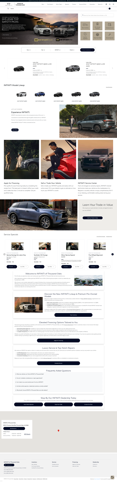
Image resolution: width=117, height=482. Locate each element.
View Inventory (73, 314)
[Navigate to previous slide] (1, 29)
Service (54, 462)
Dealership (96, 462)
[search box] (97, 15)
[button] (58, 431)
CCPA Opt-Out (39, 478)
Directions (95, 466)
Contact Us (9, 465)
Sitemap (25, 478)
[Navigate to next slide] (77, 29)
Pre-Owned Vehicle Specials (73, 309)
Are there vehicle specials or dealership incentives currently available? (32, 386)
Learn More (15, 129)
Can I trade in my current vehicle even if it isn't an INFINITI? (30, 382)
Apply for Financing (58, 340)
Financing (75, 462)
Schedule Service (109, 236)
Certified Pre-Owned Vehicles (37, 467)
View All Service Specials (101, 236)
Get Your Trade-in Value (92, 217)
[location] (67, 0)
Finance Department (68, 324)
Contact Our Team (88, 404)
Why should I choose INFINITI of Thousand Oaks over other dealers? (32, 390)
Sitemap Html (29, 478)
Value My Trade (75, 466)
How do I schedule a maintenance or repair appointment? (29, 378)
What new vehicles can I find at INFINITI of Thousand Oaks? (30, 374)
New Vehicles (34, 464)
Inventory (34, 462)
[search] (113, 4)
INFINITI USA (45, 478)
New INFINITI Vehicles (86, 298)
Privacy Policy (16, 478)
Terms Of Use (21, 478)
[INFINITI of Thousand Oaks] (14, 4)
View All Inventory (109, 87)
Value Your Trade (58, 404)
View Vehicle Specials (29, 404)
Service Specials (47, 358)
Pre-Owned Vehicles (36, 466)
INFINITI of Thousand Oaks (8, 478)
